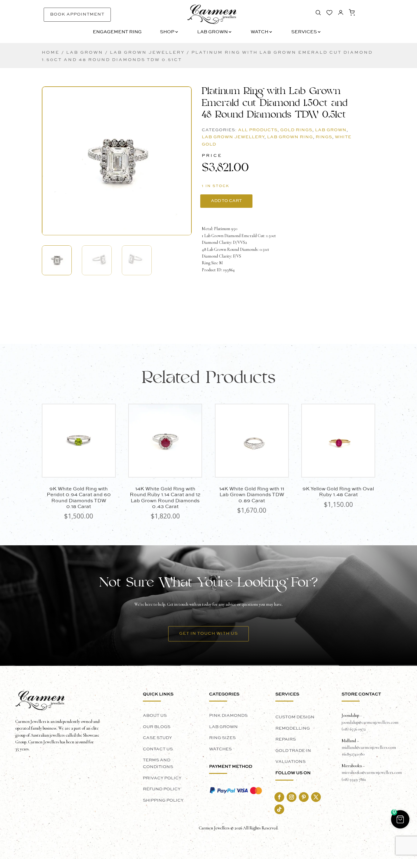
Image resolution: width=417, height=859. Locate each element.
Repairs (285, 739)
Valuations (290, 761)
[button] (117, 155)
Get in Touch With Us (208, 633)
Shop (167, 32)
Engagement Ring (117, 32)
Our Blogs (156, 727)
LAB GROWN (223, 727)
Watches (220, 749)
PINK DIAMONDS (228, 715)
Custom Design (294, 717)
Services (304, 32)
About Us (155, 715)
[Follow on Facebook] (279, 797)
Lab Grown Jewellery (147, 52)
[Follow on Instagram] (291, 797)
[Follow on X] (316, 797)
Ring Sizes (222, 738)
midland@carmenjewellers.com (369, 747)
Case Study (157, 738)
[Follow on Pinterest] (304, 797)
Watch (259, 32)
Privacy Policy (162, 778)
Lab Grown (212, 32)
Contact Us (158, 749)
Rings (324, 137)
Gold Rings (296, 130)
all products (257, 130)
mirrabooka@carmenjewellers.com (372, 772)
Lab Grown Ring (290, 137)
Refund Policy (161, 789)
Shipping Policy (163, 800)
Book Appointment (77, 14)
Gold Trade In (293, 750)
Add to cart (226, 201)
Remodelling (292, 728)
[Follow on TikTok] (279, 809)
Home (51, 52)
